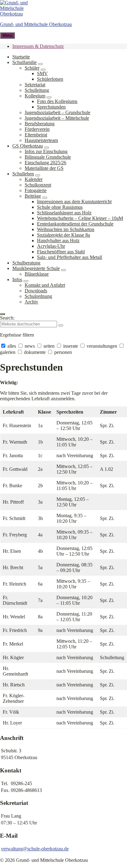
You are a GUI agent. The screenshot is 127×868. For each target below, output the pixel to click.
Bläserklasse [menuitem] (37, 274)
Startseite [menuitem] (21, 56)
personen (62, 352)
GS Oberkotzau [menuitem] (27, 145)
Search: (7, 317)
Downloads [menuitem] (36, 290)
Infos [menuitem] (17, 279)
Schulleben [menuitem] (23, 173)
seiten (49, 346)
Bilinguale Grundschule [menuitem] (48, 157)
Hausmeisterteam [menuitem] (41, 140)
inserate (70, 346)
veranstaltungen (101, 346)
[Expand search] (2, 314)
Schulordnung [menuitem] (38, 296)
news (29, 346)
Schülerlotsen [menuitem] (50, 79)
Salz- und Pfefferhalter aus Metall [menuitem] (69, 257)
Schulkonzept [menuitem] (38, 184)
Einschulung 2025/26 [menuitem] (45, 162)
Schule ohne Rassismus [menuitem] (60, 207)
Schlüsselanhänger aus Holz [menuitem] (64, 212)
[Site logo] (18, 13)
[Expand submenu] (40, 64)
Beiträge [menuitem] (33, 196)
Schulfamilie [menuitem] (24, 62)
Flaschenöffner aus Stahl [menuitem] (61, 251)
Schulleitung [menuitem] (37, 90)
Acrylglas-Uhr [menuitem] (51, 246)
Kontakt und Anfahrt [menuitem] (45, 285)
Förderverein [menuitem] (37, 129)
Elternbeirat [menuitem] (36, 134)
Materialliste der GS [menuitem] (44, 168)
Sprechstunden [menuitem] (51, 107)
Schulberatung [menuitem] (26, 262)
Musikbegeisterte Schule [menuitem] (36, 268)
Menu (7, 35)
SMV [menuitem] (42, 73)
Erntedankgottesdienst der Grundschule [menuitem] (75, 223)
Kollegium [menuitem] (35, 95)
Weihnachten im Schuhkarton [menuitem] (65, 229)
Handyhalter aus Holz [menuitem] (58, 240)
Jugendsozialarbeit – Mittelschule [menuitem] (57, 118)
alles (11, 346)
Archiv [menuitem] (31, 301)
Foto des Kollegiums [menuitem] (57, 101)
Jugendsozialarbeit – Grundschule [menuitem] (57, 112)
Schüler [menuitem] (32, 68)
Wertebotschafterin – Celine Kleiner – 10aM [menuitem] (80, 218)
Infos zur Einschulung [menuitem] (46, 151)
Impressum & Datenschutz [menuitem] (38, 46)
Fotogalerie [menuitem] (36, 190)
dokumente (35, 352)
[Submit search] (60, 325)
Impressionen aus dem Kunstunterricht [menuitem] (74, 201)
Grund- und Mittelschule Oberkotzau (36, 24)
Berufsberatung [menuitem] (40, 123)
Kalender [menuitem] (34, 179)
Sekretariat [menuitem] (35, 84)
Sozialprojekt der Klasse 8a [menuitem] (63, 235)
